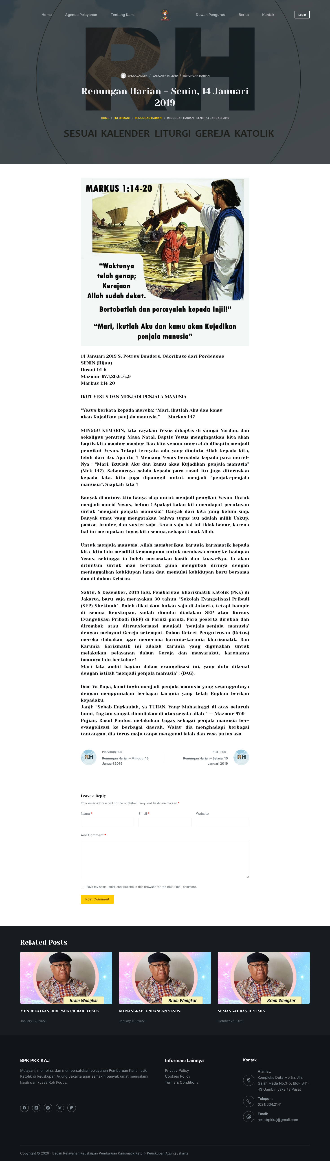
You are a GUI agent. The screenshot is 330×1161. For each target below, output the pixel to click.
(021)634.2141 (270, 1104)
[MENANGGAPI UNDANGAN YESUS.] (165, 978)
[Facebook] (24, 1108)
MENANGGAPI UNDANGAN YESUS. (150, 1011)
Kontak (268, 14)
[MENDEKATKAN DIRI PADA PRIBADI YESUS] (66, 978)
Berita (244, 14)
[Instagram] (48, 1108)
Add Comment (93, 835)
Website (202, 813)
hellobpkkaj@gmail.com (278, 1119)
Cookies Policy (177, 1076)
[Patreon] (71, 1108)
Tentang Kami (122, 14)
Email (144, 813)
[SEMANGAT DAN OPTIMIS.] (264, 978)
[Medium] (60, 1108)
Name (86, 813)
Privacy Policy (177, 1070)
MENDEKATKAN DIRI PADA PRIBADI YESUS (59, 1011)
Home (47, 14)
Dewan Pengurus (210, 14)
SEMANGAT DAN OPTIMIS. (242, 1011)
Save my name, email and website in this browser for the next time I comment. (141, 887)
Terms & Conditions (181, 1082)
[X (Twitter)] (36, 1108)
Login (302, 14)
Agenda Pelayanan (81, 14)
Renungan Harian (196, 75)
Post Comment (97, 899)
